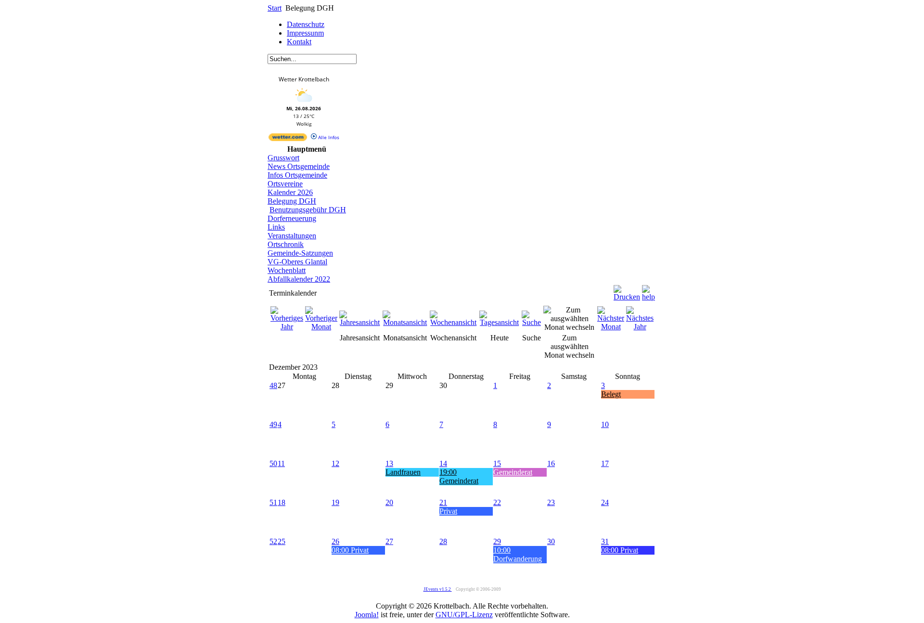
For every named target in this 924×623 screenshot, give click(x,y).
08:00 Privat (350, 550)
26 (335, 541)
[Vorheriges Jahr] (286, 327)
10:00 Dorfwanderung (517, 554)
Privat (448, 511)
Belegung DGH (292, 201)
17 (605, 463)
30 (551, 541)
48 (273, 385)
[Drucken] (627, 290)
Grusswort (283, 158)
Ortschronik (286, 244)
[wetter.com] (288, 139)
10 (605, 424)
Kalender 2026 (290, 192)
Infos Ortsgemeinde (297, 175)
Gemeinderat (512, 472)
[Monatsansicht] (405, 322)
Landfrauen (403, 472)
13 (389, 463)
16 (551, 463)
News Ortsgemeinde (299, 166)
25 (281, 541)
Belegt (611, 394)
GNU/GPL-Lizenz (464, 614)
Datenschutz (305, 24)
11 (281, 463)
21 (443, 502)
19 (335, 502)
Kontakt (299, 42)
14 (443, 463)
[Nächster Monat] (610, 327)
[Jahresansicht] (360, 322)
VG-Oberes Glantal (297, 262)
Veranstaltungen (292, 236)
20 (389, 502)
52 (273, 541)
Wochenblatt (287, 270)
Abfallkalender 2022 (299, 279)
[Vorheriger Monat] (321, 327)
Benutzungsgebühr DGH (308, 210)
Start (275, 8)
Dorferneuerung (292, 218)
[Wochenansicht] (453, 322)
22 (497, 502)
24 (605, 502)
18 (281, 502)
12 (335, 463)
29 (497, 541)
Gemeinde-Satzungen (300, 253)
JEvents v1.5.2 (438, 589)
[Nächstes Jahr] (640, 327)
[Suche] (532, 322)
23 (551, 502)
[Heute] (499, 322)
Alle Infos (328, 137)
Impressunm (305, 33)
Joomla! (367, 614)
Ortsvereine (285, 184)
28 (443, 541)
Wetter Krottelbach (304, 79)
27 (389, 541)
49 (273, 424)
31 (605, 541)
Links (276, 227)
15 (497, 463)
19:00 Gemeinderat (458, 476)
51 (273, 502)
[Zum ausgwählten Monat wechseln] (569, 327)
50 (273, 463)
